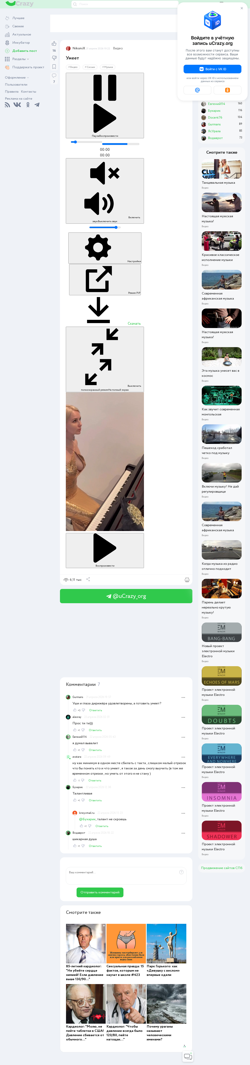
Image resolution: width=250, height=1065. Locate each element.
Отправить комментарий (100, 892)
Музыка (108, 67)
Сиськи (91, 67)
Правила (12, 91)
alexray (76, 717)
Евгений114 (79, 737)
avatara (76, 757)
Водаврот (78, 833)
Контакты (28, 91)
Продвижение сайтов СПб (221, 868)
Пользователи (16, 84)
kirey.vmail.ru (87, 813)
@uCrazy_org (128, 596)
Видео (118, 48)
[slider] (86, 142)
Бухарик (77, 787)
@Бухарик (87, 819)
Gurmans (77, 697)
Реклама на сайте (18, 98)
